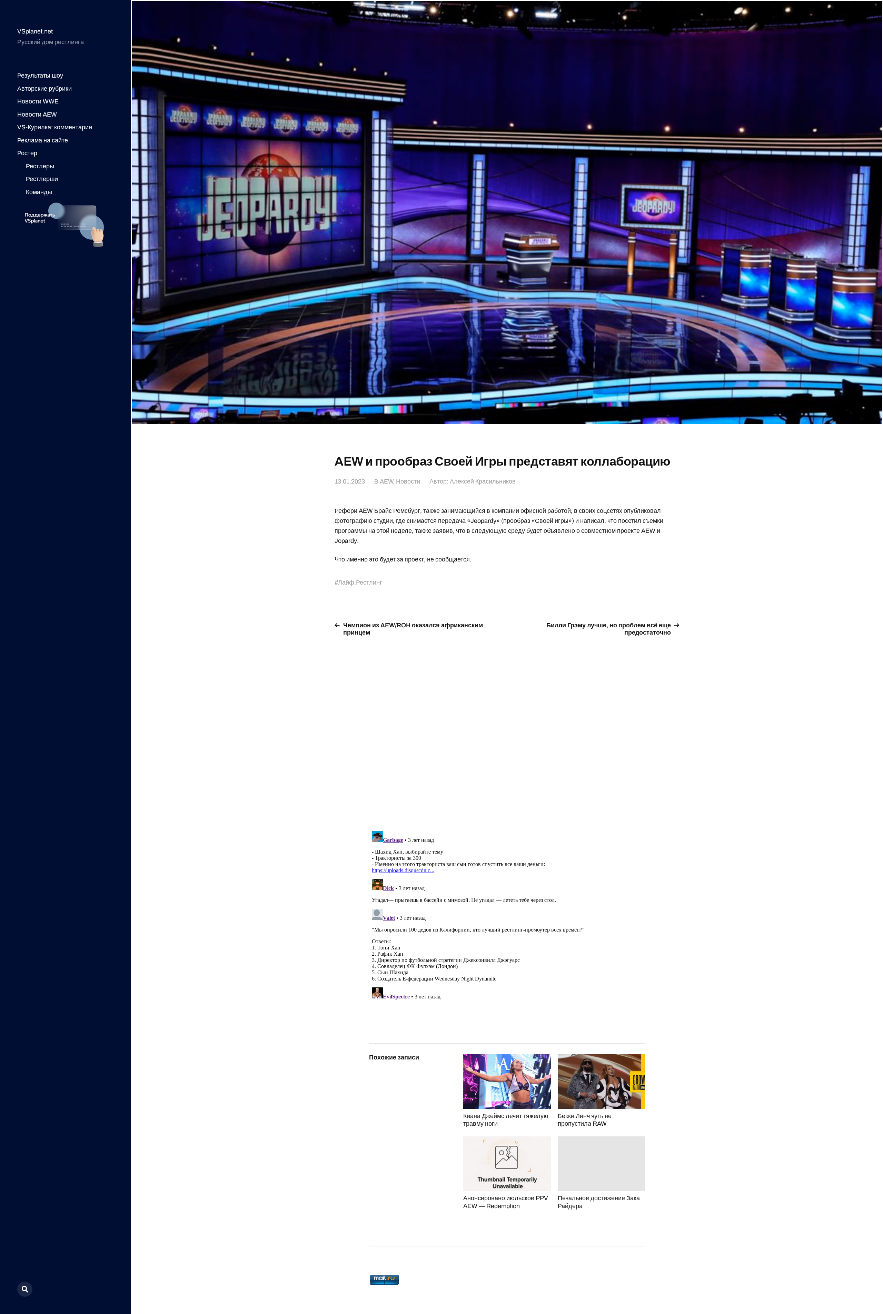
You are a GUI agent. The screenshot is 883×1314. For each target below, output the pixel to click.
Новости (408, 481)
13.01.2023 (350, 481)
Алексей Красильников (483, 481)
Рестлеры (40, 166)
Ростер (27, 153)
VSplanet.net (35, 31)
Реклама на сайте (42, 140)
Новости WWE (38, 101)
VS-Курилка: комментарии (54, 127)
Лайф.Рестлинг (360, 582)
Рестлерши (42, 179)
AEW (386, 481)
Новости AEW (37, 114)
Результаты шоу (40, 75)
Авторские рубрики (44, 88)
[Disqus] (507, 729)
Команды (39, 192)
